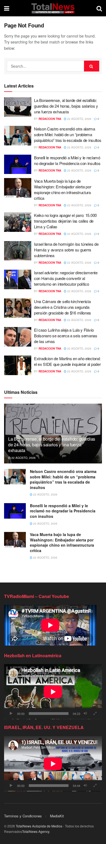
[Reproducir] (11, 713)
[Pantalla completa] (95, 713)
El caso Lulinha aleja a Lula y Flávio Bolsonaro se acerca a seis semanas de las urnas (65, 335)
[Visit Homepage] (52, 8)
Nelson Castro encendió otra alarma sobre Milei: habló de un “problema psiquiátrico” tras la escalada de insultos (67, 134)
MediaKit (57, 815)
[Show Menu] (6, 8)
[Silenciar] (85, 713)
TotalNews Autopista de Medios (39, 826)
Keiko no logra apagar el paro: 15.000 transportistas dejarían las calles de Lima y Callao (65, 220)
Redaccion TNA (50, 119)
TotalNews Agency (35, 831)
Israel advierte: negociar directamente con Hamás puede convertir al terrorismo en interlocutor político (66, 278)
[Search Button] (99, 8)
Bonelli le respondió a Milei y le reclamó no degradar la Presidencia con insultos (67, 160)
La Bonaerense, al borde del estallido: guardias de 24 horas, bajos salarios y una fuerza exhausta (66, 105)
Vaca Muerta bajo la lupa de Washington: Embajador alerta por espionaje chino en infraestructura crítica (62, 189)
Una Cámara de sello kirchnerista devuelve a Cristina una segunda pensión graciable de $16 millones (62, 307)
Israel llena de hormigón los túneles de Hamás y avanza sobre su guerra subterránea (66, 249)
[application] (53, 691)
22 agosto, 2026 (78, 119)
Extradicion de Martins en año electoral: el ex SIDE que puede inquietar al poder (67, 361)
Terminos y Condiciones (23, 815)
